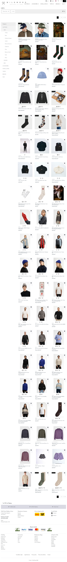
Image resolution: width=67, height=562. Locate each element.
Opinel (52, 542)
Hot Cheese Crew (4, 542)
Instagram (54, 515)
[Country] (56, 1)
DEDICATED (24, 108)
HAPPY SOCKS (57, 61)
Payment (19, 513)
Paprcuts (19, 538)
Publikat (52, 543)
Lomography (53, 539)
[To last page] (65, 17)
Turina (19, 542)
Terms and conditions (42, 554)
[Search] (58, 1)
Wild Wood (3, 549)
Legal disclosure (27, 554)
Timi (18, 540)
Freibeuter (36, 538)
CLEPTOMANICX (24, 443)
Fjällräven (36, 536)
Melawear (36, 539)
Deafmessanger (54, 536)
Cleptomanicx (3, 536)
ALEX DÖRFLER (56, 39)
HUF (2, 543)
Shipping (19, 514)
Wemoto (2, 547)
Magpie (52, 540)
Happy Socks (3, 540)
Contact (19, 517)
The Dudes (3, 539)
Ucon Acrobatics (37, 542)
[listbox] (25, 29)
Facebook (54, 513)
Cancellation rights (19, 554)
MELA (40, 84)
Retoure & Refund (21, 515)
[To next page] (63, 17)
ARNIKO (24, 156)
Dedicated (3, 538)
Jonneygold (20, 536)
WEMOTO (24, 39)
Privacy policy (34, 554)
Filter (64, 11)
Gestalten (53, 538)
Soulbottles (53, 546)
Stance (2, 546)
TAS (18, 539)
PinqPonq (36, 540)
